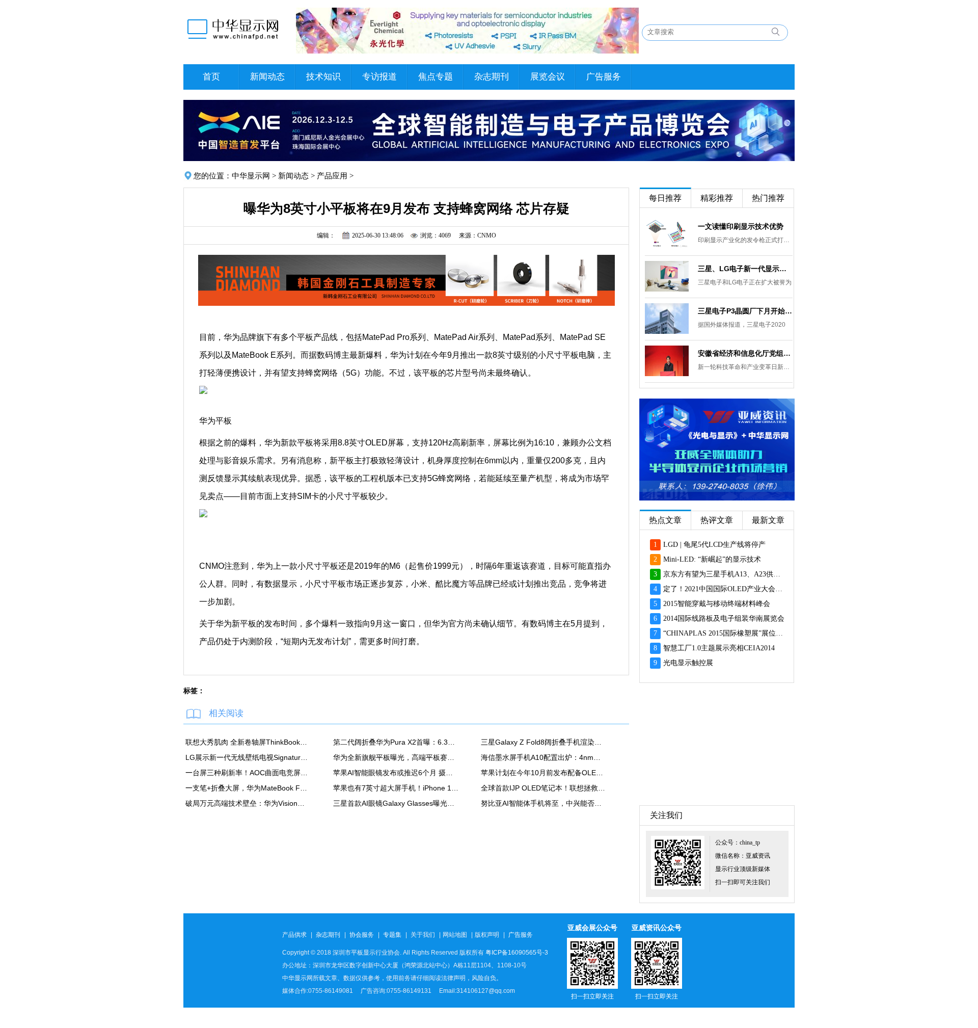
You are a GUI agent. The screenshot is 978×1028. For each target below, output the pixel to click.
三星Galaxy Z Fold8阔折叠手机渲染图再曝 (543, 742)
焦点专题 (435, 77)
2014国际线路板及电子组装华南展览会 (719, 618)
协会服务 (361, 934)
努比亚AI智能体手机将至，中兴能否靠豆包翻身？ (543, 803)
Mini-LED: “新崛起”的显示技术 (707, 559)
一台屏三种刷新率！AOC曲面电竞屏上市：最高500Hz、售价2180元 (248, 773)
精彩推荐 (716, 198)
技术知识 (323, 77)
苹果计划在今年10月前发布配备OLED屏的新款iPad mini (543, 773)
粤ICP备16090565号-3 (516, 952)
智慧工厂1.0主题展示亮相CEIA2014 (714, 648)
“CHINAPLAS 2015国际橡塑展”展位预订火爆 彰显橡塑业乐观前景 (719, 633)
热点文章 (665, 520)
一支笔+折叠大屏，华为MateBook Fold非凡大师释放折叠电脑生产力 (248, 788)
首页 (211, 77)
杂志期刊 (491, 77)
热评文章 (716, 520)
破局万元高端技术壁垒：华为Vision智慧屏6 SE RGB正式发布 (248, 803)
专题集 (392, 934)
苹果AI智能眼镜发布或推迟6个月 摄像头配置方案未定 (395, 773)
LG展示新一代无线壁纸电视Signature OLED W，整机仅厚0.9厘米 (248, 757)
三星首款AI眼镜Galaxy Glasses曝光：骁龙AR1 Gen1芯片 (395, 803)
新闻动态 (267, 77)
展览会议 (547, 77)
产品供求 (294, 934)
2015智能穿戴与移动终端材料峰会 (712, 604)
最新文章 (768, 520)
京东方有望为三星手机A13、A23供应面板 (719, 574)
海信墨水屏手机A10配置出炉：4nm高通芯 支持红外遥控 (543, 757)
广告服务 (603, 77)
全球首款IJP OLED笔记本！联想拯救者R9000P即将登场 (543, 788)
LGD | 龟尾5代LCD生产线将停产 (710, 544)
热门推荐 (768, 198)
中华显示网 (251, 176)
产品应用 (332, 176)
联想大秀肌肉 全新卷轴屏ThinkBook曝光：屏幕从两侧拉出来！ (248, 742)
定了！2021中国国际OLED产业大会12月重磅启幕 (719, 589)
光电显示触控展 (683, 663)
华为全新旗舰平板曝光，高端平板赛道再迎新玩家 (395, 757)
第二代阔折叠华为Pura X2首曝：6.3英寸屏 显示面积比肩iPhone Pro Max (395, 742)
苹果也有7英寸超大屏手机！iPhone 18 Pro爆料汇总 (395, 788)
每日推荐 (665, 198)
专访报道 (379, 77)
